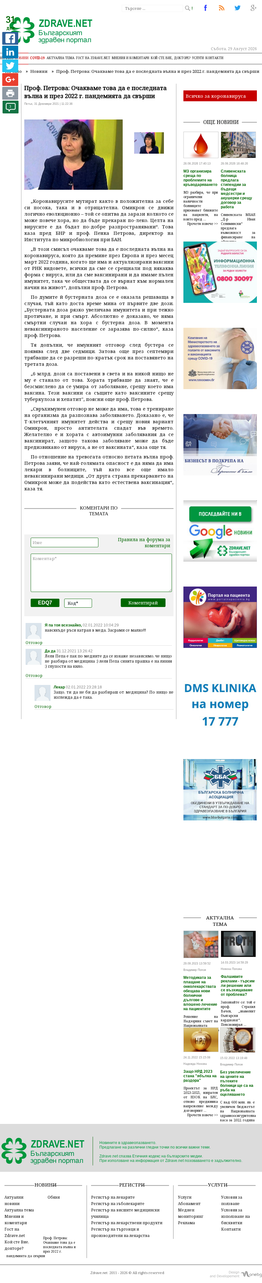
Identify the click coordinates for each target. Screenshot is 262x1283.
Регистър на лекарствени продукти (126, 1222)
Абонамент (189, 1203)
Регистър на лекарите (113, 1197)
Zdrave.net (98, 1273)
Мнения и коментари (130, 58)
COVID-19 (37, 58)
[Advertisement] (222, 877)
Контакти (214, 58)
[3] (11, 112)
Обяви (54, 1197)
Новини (21, 58)
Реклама (186, 1222)
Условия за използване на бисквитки (235, 1216)
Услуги (198, 58)
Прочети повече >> (202, 223)
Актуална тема (60, 58)
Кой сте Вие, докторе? (170, 58)
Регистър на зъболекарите (117, 1203)
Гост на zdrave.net (93, 58)
